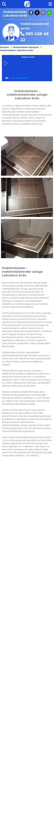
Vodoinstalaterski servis (34, 26)
